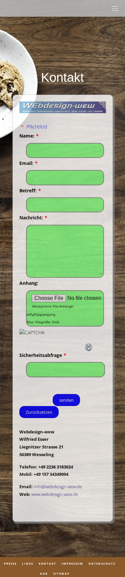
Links (27, 563)
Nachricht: (33, 217)
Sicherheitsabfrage (42, 355)
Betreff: (30, 190)
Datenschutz (102, 563)
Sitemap (61, 573)
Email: (28, 163)
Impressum (72, 563)
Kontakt (47, 563)
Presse (10, 563)
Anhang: (28, 283)
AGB (44, 573)
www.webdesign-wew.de (54, 494)
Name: (29, 136)
